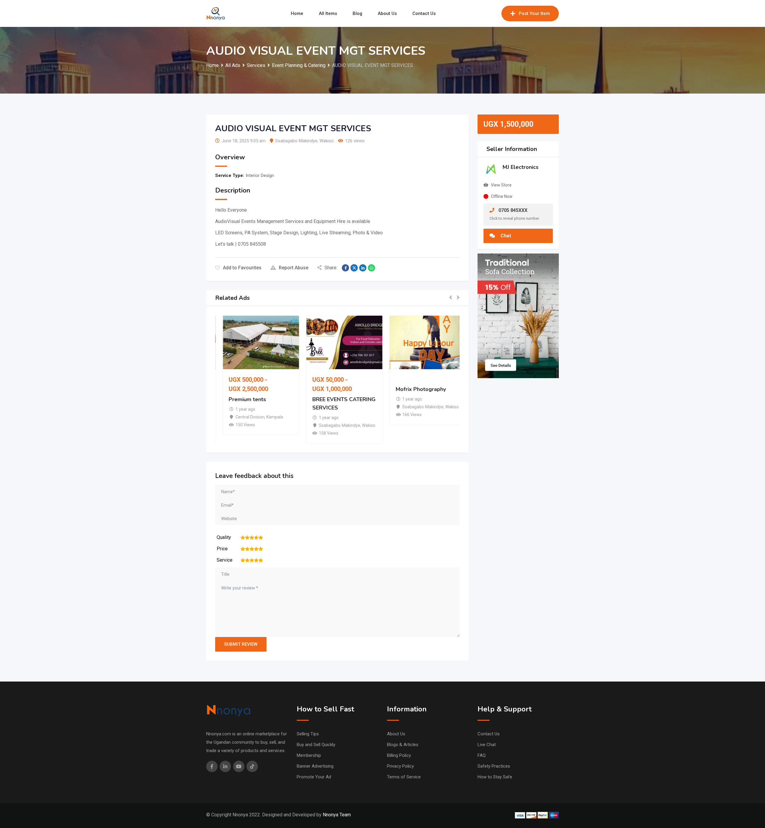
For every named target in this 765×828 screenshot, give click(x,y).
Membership (309, 755)
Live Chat (487, 744)
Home (297, 13)
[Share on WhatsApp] (371, 267)
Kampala (267, 417)
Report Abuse (293, 268)
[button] (450, 298)
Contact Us (424, 13)
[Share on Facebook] (345, 267)
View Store (501, 185)
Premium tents (240, 399)
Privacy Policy (400, 766)
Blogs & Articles (402, 744)
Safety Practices (494, 766)
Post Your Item (534, 13)
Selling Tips (308, 734)
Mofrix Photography (414, 389)
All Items (328, 13)
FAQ (482, 755)
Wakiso (326, 140)
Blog (357, 13)
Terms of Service (404, 777)
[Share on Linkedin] (362, 267)
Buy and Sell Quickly (316, 744)
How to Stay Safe (495, 777)
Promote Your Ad (314, 777)
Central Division (242, 417)
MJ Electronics (520, 167)
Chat (505, 236)
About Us (387, 13)
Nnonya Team (337, 815)
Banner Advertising (315, 766)
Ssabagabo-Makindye (296, 140)
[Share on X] (354, 267)
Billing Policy (399, 755)
